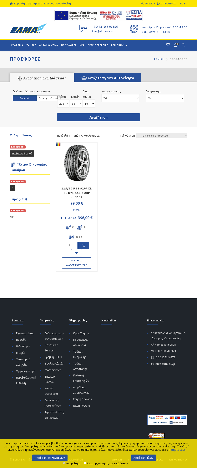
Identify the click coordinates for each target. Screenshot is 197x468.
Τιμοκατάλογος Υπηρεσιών (54, 414)
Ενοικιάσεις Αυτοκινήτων (53, 402)
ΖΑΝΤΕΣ (31, 45)
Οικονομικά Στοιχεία (23, 361)
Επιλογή (25, 98)
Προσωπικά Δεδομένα (80, 342)
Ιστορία (20, 353)
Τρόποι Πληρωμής (79, 354)
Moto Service (53, 370)
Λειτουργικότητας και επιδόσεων (107, 463)
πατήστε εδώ (177, 449)
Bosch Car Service (51, 347)
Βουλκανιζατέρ (54, 363)
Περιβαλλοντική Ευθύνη (26, 380)
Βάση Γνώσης (81, 405)
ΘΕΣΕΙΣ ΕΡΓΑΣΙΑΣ (98, 45)
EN (185, 3)
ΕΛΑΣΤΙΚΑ (17, 45)
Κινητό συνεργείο (51, 390)
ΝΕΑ (82, 45)
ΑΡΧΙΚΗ (159, 59)
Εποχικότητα (153, 91)
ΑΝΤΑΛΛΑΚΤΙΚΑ (48, 45)
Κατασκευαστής (111, 91)
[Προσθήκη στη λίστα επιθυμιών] (76, 252)
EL (181, 3)
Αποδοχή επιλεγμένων (50, 457)
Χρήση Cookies (82, 399)
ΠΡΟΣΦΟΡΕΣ (69, 45)
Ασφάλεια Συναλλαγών (81, 390)
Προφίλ (74, 96)
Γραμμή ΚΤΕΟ (53, 357)
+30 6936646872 (164, 357)
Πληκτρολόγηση (49, 98)
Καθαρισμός (17, 146)
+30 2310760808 (165, 344)
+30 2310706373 (165, 351)
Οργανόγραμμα (25, 371)
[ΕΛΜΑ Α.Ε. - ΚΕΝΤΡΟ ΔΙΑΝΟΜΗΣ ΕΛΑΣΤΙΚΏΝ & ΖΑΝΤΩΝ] (28, 28)
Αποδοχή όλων (144, 457)
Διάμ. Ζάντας (87, 93)
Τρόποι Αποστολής (80, 366)
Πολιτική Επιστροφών (81, 378)
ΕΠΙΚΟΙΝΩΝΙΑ (119, 45)
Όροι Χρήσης (81, 333)
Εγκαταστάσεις (25, 333)
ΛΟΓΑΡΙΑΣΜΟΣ (167, 3)
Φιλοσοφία (23, 346)
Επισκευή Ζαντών (50, 379)
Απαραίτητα (72, 463)
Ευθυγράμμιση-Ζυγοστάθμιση (54, 335)
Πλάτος (61, 96)
